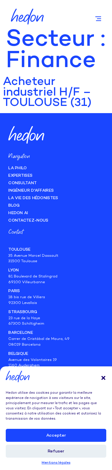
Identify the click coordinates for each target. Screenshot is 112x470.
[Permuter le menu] (98, 18)
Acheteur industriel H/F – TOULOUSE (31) (47, 93)
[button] (103, 378)
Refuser (56, 451)
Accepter (56, 435)
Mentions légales (56, 463)
